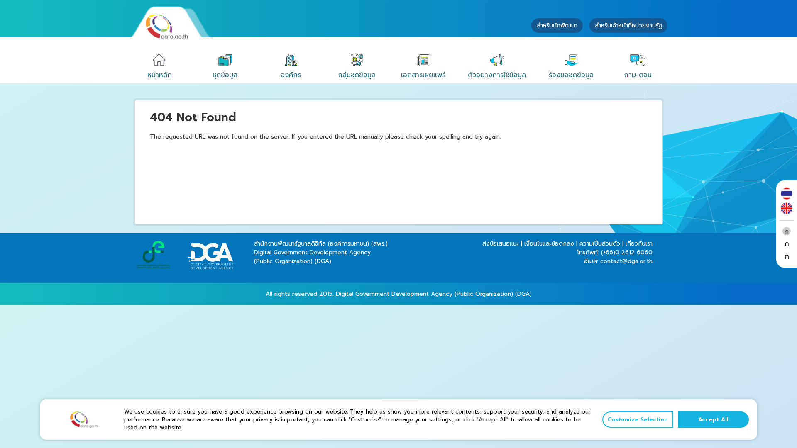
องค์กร (291, 75)
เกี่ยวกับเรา (639, 243)
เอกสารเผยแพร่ (423, 75)
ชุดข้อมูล (225, 75)
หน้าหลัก (159, 75)
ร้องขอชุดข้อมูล (571, 75)
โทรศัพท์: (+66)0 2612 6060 (615, 252)
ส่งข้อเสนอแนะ (500, 243)
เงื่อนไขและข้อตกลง (549, 243)
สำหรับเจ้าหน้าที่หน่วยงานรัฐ (628, 25)
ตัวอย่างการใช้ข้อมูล (497, 75)
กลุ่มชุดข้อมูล (357, 75)
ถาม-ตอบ (638, 75)
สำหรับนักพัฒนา (557, 25)
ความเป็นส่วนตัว (599, 243)
